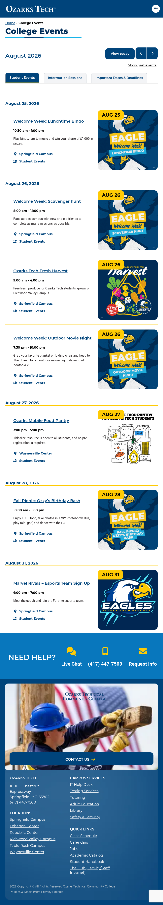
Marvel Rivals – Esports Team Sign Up (51, 583)
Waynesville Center (27, 852)
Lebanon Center (24, 826)
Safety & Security (85, 817)
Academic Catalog (86, 855)
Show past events (142, 65)
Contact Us (77, 759)
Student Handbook (87, 862)
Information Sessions (63, 78)
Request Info (143, 664)
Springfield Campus (28, 819)
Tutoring (77, 798)
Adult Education (84, 804)
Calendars (79, 842)
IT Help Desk (81, 785)
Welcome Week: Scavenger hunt (47, 201)
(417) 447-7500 (105, 664)
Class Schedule (83, 836)
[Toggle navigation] (157, 9)
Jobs (74, 849)
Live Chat (71, 664)
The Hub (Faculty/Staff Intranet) (90, 870)
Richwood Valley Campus (32, 839)
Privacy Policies (52, 892)
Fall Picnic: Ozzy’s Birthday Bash (46, 500)
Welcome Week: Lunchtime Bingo (48, 121)
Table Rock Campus (27, 846)
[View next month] (152, 53)
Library (76, 811)
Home (10, 23)
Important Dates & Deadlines (117, 78)
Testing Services (84, 791)
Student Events (20, 78)
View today (120, 54)
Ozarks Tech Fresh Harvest (40, 271)
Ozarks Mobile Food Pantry (41, 420)
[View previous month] (141, 53)
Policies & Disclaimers (25, 892)
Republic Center (24, 833)
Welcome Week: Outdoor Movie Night (52, 338)
